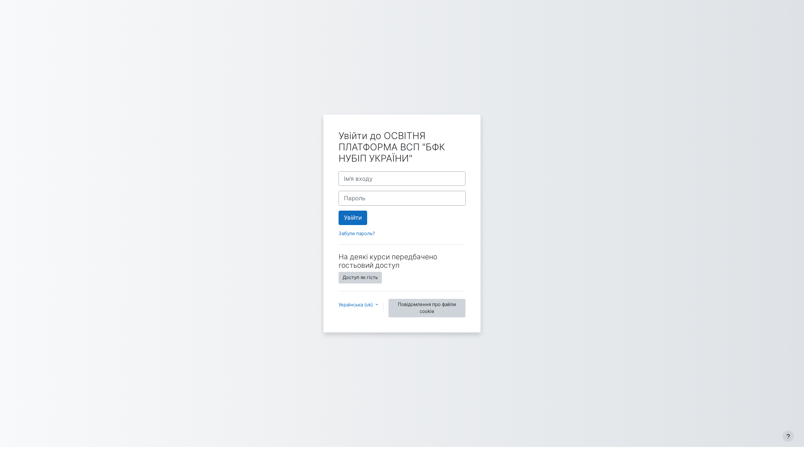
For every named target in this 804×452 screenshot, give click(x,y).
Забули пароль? (357, 233)
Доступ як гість (360, 277)
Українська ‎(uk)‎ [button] (356, 305)
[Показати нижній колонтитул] (788, 436)
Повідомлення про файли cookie (427, 308)
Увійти (353, 217)
